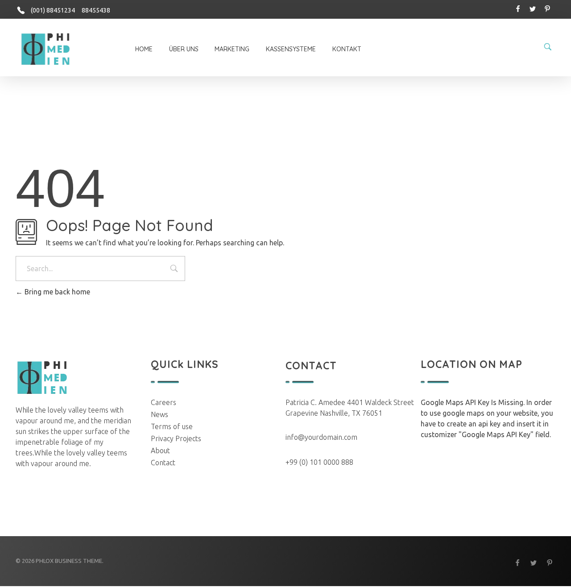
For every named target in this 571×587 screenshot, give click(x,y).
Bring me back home (56, 292)
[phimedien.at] (46, 48)
